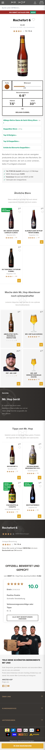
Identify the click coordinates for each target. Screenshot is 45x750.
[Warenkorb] (41, 2)
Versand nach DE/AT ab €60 (19, 177)
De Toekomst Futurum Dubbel (11, 270)
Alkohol (12, 101)
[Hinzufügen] (19, 242)
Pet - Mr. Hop (11, 373)
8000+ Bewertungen (15, 174)
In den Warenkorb (22, 746)
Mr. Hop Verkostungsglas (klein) (33, 375)
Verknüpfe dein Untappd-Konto (16, 180)
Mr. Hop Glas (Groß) (33, 334)
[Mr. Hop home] (18, 2)
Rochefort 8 (12, 466)
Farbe (7, 83)
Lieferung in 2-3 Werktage (22, 171)
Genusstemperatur (22, 92)
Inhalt (33, 101)
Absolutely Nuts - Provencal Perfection (11, 336)
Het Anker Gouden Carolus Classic (11, 232)
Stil (22, 109)
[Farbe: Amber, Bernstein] (7, 86)
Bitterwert (27, 83)
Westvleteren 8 (32, 505)
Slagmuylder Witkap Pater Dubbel (34, 232)
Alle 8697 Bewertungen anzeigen (22, 618)
